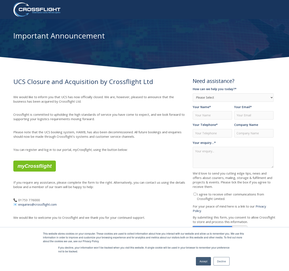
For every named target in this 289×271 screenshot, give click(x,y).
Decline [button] (221, 261)
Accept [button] (203, 261)
